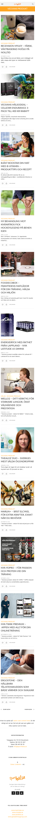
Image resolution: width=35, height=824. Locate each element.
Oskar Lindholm (15, 764)
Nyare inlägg (28, 709)
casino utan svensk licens (21, 720)
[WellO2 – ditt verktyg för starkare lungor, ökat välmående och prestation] (17, 380)
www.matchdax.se (17, 810)
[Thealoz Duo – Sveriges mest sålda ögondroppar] (17, 439)
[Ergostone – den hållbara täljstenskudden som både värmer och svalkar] (17, 662)
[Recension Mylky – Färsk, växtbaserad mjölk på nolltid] (17, 27)
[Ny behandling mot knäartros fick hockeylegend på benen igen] (17, 202)
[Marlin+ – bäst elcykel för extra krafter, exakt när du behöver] (17, 493)
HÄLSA (3, 396)
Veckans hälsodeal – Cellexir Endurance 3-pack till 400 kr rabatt (15, 108)
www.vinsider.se (17, 812)
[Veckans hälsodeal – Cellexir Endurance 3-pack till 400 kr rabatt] (17, 86)
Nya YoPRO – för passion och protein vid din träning (16, 571)
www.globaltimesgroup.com (17, 817)
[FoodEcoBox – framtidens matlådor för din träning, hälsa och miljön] (17, 264)
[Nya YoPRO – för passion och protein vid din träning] (17, 549)
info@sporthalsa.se (20, 746)
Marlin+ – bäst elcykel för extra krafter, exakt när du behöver (16, 514)
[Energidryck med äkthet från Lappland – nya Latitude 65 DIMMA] (17, 323)
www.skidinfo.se (17, 814)
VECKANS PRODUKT (8, 43)
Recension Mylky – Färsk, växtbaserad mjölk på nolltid (16, 49)
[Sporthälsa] (17, 4)
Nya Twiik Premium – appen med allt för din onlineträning (16, 627)
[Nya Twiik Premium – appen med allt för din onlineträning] (17, 605)
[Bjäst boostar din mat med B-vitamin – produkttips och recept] (17, 144)
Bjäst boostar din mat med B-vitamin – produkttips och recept (16, 166)
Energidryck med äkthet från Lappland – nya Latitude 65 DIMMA (16, 345)
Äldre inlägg (6, 709)
